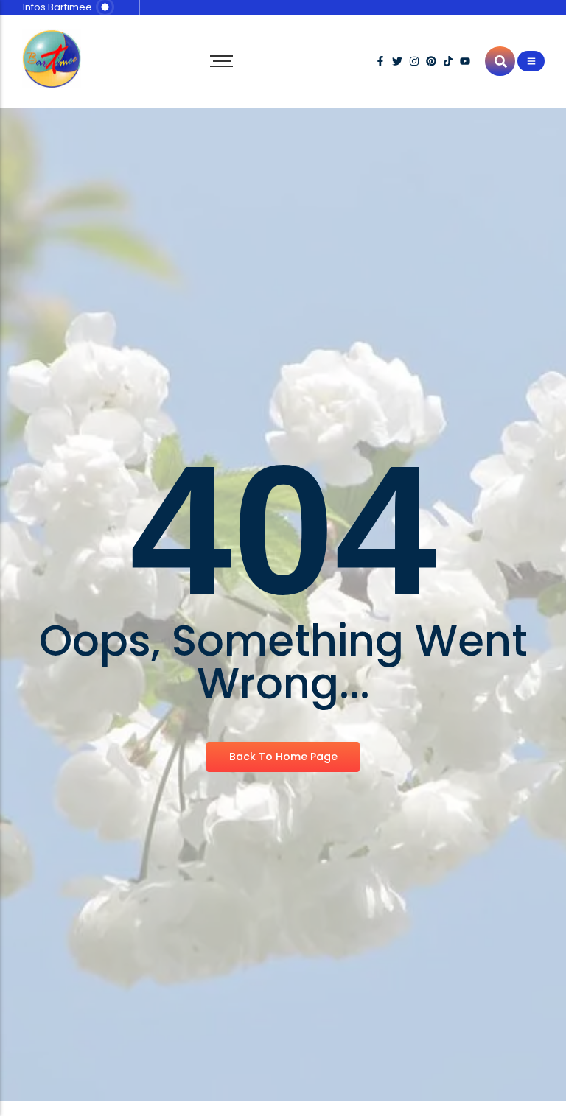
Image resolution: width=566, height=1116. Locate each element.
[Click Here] (531, 61)
